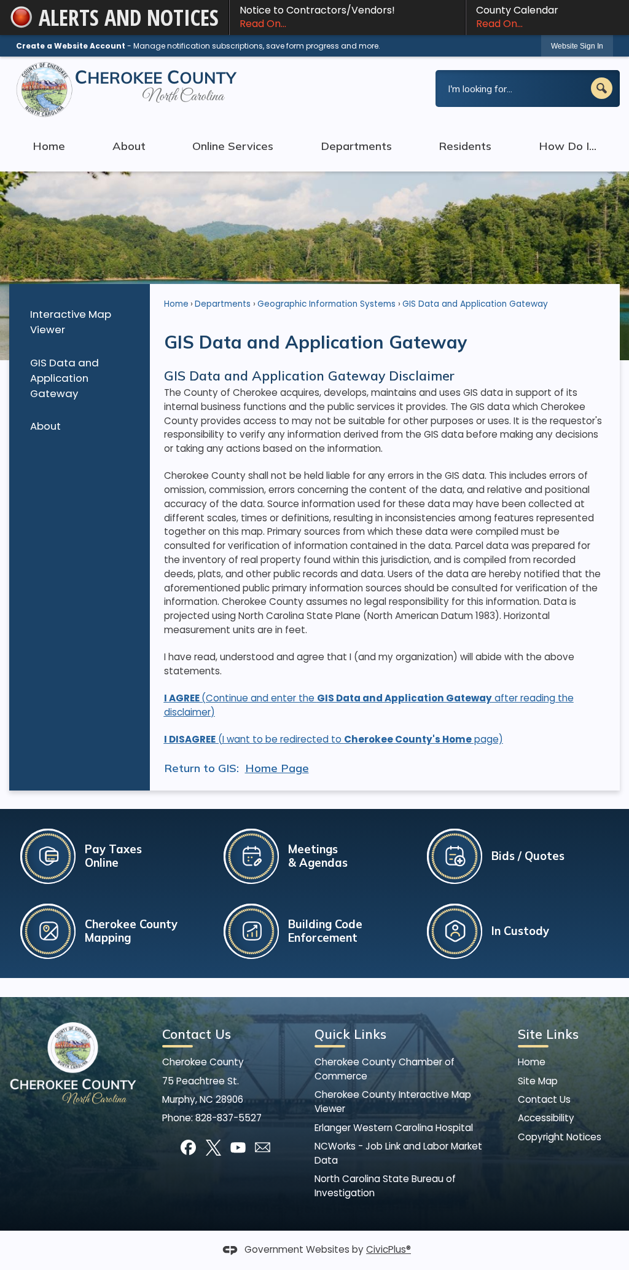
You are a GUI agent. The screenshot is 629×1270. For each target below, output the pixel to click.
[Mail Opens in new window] (262, 1147)
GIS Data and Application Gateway (64, 378)
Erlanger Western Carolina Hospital (393, 1127)
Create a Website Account (70, 46)
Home (176, 304)
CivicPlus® (388, 1249)
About (45, 426)
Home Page (277, 768)
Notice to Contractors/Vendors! (317, 17)
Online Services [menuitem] (232, 146)
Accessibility (546, 1117)
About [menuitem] (129, 146)
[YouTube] (238, 1147)
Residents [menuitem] (465, 146)
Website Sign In (577, 46)
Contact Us (544, 1099)
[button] (601, 88)
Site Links (548, 1034)
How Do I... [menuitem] (567, 146)
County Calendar (517, 17)
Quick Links (350, 1034)
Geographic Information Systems (326, 304)
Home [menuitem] (49, 146)
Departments (223, 304)
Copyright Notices (559, 1136)
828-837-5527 (228, 1117)
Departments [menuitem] (356, 146)
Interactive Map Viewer (70, 322)
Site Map (538, 1081)
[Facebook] (188, 1147)
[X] (213, 1147)
